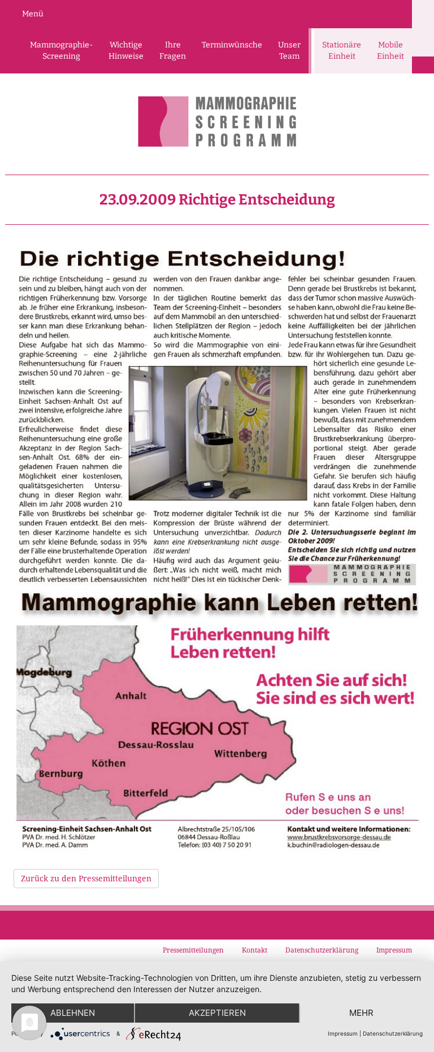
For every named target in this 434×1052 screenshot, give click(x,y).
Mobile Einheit (390, 50)
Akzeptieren (217, 1012)
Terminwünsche (232, 45)
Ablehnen (72, 1012)
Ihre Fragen (172, 50)
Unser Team (289, 50)
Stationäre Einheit (341, 50)
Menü (33, 14)
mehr (361, 1012)
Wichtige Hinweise (126, 50)
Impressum (343, 1033)
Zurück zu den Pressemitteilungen (86, 878)
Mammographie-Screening (61, 50)
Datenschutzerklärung (393, 1033)
